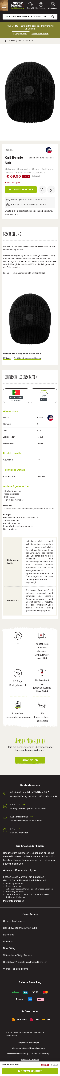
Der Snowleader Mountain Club (20, 928)
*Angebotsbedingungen (28, 1043)
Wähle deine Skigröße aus (17, 955)
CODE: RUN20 (20, 34)
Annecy (7, 870)
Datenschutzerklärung (17, 1054)
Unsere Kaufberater (14, 921)
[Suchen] (55, 14)
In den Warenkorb (20, 189)
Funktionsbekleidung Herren (27, 358)
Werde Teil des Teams (15, 969)
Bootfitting (9, 948)
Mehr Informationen (13, 901)
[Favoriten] (42, 190)
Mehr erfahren (11, 214)
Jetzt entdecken (40, 34)
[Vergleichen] (51, 190)
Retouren (8, 941)
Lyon (33, 870)
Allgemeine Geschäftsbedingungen (28, 1048)
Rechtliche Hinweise (30, 1059)
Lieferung (8, 934)
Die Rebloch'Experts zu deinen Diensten (25, 962)
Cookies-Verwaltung (40, 1054)
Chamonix (21, 870)
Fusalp (9, 150)
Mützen (11, 41)
